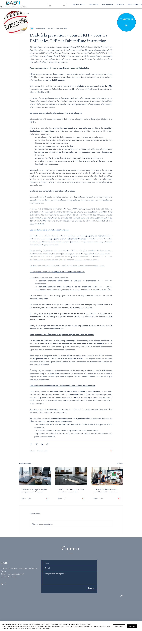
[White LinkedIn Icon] (2, 584)
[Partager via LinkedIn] (42, 444)
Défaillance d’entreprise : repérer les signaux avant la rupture (34, 490)
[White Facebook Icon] (5, 584)
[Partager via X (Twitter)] (36, 444)
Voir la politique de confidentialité (38, 628)
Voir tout (120, 463)
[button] (107, 4)
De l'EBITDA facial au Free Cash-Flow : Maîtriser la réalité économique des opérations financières (71, 490)
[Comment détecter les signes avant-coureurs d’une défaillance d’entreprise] (35, 476)
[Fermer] (139, 626)
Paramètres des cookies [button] (102, 626)
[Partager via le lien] (47, 444)
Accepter (132, 626)
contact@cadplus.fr (16, 574)
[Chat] (126, 22)
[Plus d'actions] (110, 28)
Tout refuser (119, 626)
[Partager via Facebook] (31, 444)
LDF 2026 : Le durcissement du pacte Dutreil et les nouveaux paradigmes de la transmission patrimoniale (105, 490)
